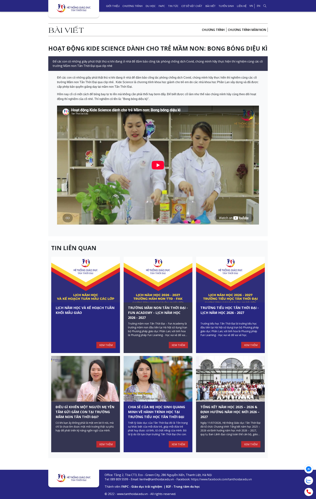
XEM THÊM (106, 345)
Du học (151, 6)
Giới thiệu (113, 6)
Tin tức (173, 6)
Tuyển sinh (226, 6)
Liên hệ (242, 6)
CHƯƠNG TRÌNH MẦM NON (247, 30)
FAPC (162, 6)
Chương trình (132, 6)
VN (251, 5)
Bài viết (210, 6)
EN (258, 5)
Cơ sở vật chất (191, 6)
